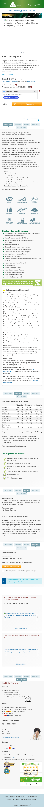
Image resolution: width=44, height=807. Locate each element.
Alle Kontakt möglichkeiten (10, 737)
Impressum (11, 799)
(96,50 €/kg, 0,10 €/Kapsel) (10, 81)
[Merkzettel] (31, 4)
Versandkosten (31, 81)
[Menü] (5, 4)
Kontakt (12, 796)
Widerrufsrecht (21, 796)
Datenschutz (20, 799)
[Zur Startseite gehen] (15, 4)
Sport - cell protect (20, 628)
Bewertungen (35, 124)
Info (13, 757)
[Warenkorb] (38, 4)
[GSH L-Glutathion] (22, 650)
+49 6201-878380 (10, 724)
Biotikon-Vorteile (21, 127)
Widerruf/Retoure (32, 796)
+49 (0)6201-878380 (28, 10)
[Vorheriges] (2, 36)
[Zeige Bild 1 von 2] (21, 52)
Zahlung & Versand (31, 799)
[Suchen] (27, 4)
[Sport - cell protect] (21, 615)
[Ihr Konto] (35, 4)
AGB (7, 796)
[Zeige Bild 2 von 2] (23, 52)
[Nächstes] (41, 36)
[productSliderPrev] (4, 617)
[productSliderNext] (37, 617)
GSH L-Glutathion (21, 664)
